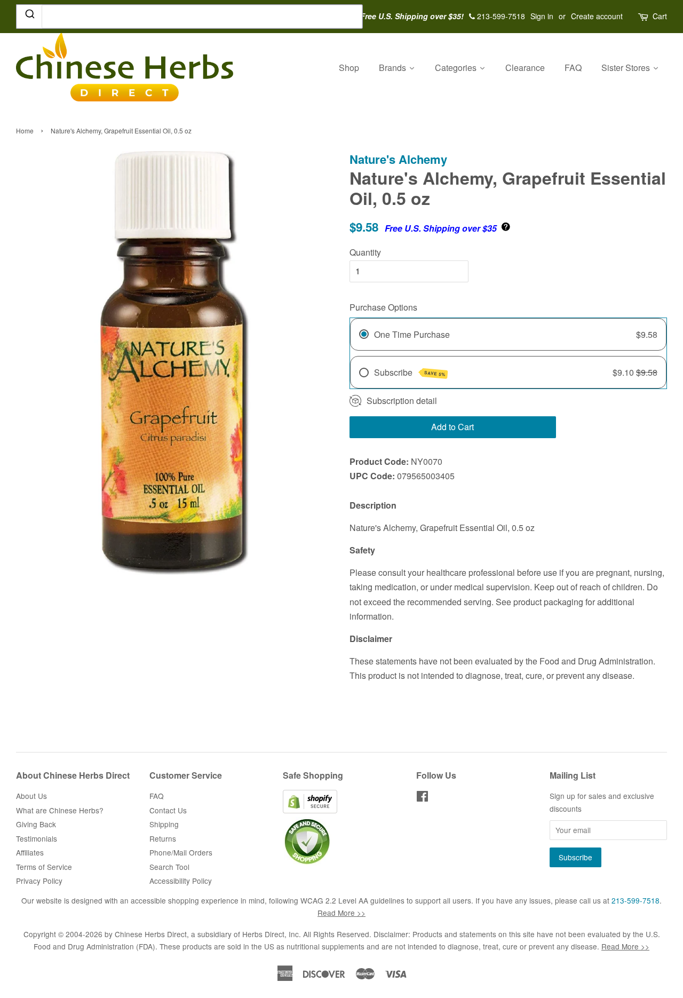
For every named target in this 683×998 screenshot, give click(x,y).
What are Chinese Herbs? (60, 810)
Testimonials (36, 838)
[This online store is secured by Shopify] (310, 810)
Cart (660, 16)
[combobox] (189, 16)
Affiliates (30, 852)
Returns (162, 838)
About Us (31, 795)
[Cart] (644, 16)
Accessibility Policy (180, 880)
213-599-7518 (635, 900)
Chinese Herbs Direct (151, 934)
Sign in (541, 16)
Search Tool (169, 866)
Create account (597, 16)
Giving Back (36, 824)
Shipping (164, 824)
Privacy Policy (39, 880)
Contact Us (168, 810)
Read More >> (341, 912)
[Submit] (29, 16)
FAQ (156, 795)
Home (25, 130)
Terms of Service (44, 866)
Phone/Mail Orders (180, 852)
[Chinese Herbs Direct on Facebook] (422, 798)
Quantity (365, 252)
